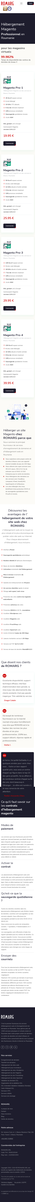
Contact (3, 1111)
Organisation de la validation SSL (11, 1083)
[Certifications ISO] (7, 8)
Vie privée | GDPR (20, 1182)
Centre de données (7, 1119)
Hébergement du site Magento (11, 1073)
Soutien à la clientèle (8, 1185)
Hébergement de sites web (10, 1065)
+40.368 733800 (7, 1139)
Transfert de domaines (8, 1063)
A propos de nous (7, 1109)
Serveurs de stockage (8, 1096)
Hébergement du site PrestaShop (12, 1075)
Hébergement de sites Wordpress (12, 1070)
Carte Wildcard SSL (7, 1088)
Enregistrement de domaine (10, 1060)
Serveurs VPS (5, 1091)
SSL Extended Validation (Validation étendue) (16, 1086)
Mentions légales (6, 1182)
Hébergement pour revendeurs (11, 1068)
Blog (2, 1116)
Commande (10, 143)
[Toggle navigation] (21, 3)
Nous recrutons (6, 1114)
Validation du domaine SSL (9, 1081)
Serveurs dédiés (6, 1093)
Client (30, 3)
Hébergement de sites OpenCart (11, 1078)
